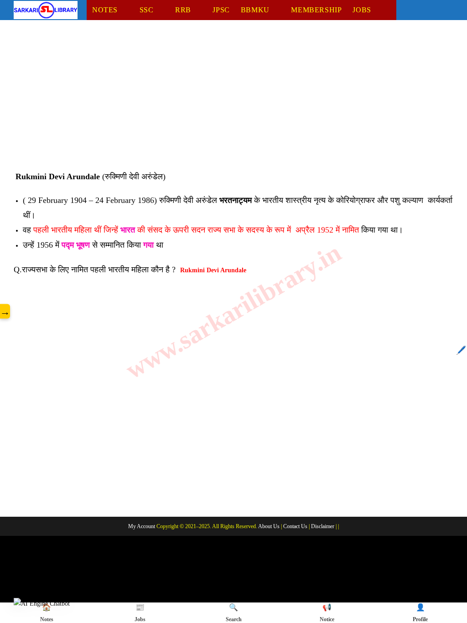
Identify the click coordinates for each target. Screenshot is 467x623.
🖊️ (461, 350)
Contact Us (295, 526)
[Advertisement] (233, 102)
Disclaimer (322, 526)
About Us (269, 526)
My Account (141, 526)
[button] (42, 603)
